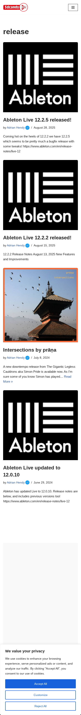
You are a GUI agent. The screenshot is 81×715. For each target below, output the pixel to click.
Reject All (40, 706)
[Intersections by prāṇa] (40, 305)
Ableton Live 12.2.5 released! (37, 120)
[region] (40, 679)
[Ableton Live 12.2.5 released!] (40, 77)
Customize (41, 695)
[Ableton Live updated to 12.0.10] (40, 425)
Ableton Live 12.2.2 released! (37, 237)
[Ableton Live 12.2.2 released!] (40, 195)
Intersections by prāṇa (29, 350)
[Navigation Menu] (73, 7)
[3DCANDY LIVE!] (15, 7)
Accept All (40, 683)
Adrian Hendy (18, 127)
